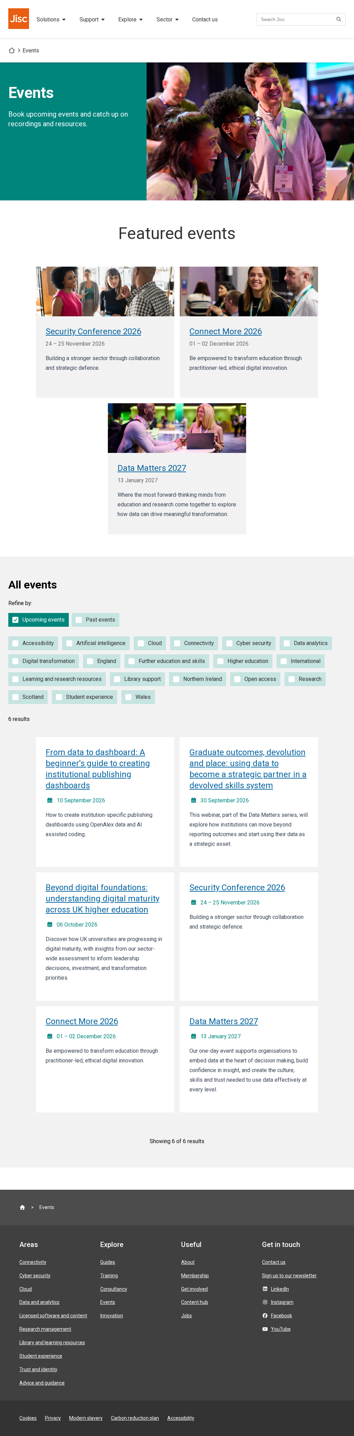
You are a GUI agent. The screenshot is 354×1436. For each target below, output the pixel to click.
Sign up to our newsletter (289, 1275)
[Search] (339, 19)
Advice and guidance (42, 1383)
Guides (107, 1262)
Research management (45, 1329)
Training (109, 1275)
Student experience (40, 1356)
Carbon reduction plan (135, 1418)
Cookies (28, 1418)
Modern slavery (86, 1418)
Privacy (53, 1418)
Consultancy (113, 1289)
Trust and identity (38, 1369)
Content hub (194, 1302)
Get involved (194, 1289)
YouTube (281, 1329)
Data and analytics (39, 1302)
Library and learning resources (52, 1342)
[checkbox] (38, 620)
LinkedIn (280, 1289)
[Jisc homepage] (19, 19)
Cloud (25, 1289)
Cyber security (34, 1275)
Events (30, 50)
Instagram (282, 1302)
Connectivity (32, 1262)
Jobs (186, 1315)
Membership (195, 1275)
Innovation (111, 1315)
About (188, 1262)
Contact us (205, 19)
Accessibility (180, 1418)
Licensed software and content (53, 1315)
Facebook (281, 1315)
